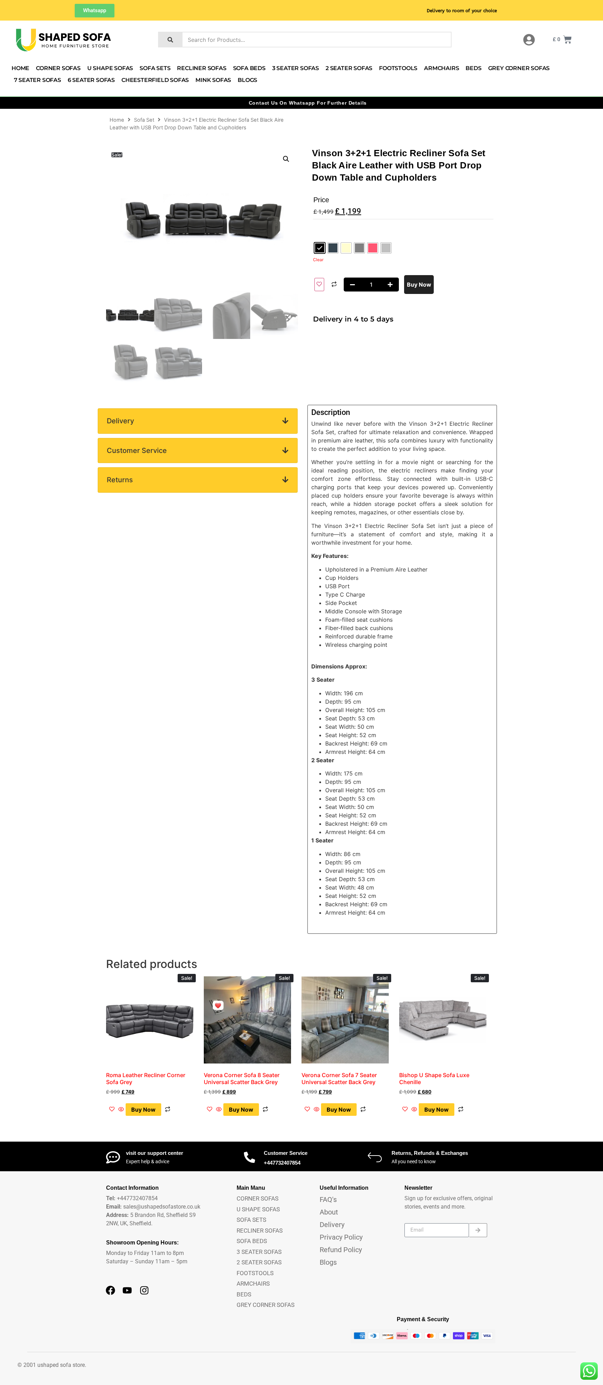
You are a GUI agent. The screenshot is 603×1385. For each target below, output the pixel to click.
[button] (286, 159)
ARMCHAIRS (441, 68)
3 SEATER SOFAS (295, 68)
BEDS (473, 68)
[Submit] (478, 1230)
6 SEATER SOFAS (91, 80)
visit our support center (154, 1153)
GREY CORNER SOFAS (519, 68)
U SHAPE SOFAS (110, 68)
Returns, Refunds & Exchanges (430, 1153)
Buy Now (419, 284)
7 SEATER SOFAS (37, 80)
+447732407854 (282, 1163)
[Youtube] (127, 1290)
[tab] (198, 421)
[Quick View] (121, 1109)
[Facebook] (110, 1290)
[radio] (319, 248)
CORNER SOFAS (58, 68)
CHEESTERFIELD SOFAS (155, 80)
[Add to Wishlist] (319, 284)
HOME (20, 68)
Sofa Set (144, 120)
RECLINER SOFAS (201, 68)
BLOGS (247, 80)
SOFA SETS (155, 68)
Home (117, 120)
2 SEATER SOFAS (349, 68)
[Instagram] (144, 1290)
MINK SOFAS (213, 80)
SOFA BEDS (249, 68)
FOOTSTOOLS (398, 68)
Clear (318, 259)
